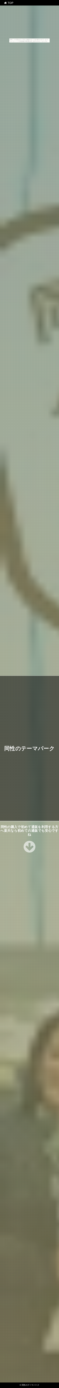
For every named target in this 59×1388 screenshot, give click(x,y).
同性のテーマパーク (29, 748)
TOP (10, 2)
